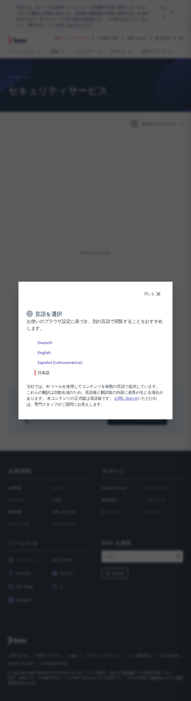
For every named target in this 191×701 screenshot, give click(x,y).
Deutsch (45, 342)
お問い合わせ (126, 398)
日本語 (43, 372)
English (44, 352)
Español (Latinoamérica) (60, 362)
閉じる (149, 293)
